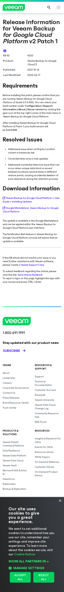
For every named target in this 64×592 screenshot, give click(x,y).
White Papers (42, 457)
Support (39, 377)
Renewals (40, 395)
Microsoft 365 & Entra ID (15, 472)
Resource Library (44, 452)
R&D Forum (41, 422)
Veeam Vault (10, 465)
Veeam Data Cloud (13, 461)
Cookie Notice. (25, 554)
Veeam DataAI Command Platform (13, 444)
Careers (7, 383)
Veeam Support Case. (33, 265)
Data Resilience (11, 451)
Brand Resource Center (16, 403)
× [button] (60, 500)
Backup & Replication (14, 489)
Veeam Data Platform (14, 456)
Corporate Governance (16, 388)
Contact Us (9, 393)
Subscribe (11, 350)
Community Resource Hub (47, 415)
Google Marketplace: (30, 209)
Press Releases (11, 398)
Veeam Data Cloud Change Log (45, 407)
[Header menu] (58, 7)
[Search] (49, 7)
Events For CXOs (44, 447)
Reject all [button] (44, 577)
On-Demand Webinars (47, 462)
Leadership (9, 378)
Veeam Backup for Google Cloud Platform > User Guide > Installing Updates (31, 199)
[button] (32, 561)
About (6, 373)
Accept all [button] (20, 577)
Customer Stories (44, 467)
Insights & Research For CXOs (48, 440)
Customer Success (45, 390)
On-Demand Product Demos (46, 473)
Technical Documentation (43, 383)
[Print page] (5, 51)
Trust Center (10, 408)
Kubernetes (9, 484)
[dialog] (32, 544)
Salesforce (9, 479)
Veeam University (44, 400)
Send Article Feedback (30, 275)
